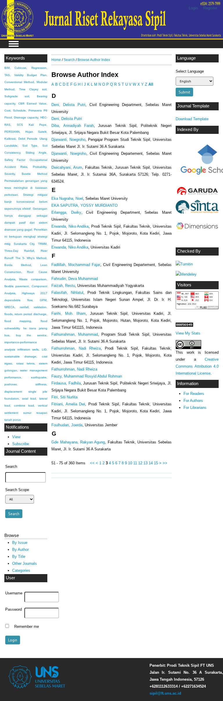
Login (193, 8)
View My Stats (188, 333)
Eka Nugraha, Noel (67, 198)
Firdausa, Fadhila (66, 383)
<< (92, 463)
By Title (18, 556)
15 (156, 463)
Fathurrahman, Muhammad (74, 334)
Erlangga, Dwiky (66, 212)
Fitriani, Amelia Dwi (68, 404)
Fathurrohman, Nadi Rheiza (76, 348)
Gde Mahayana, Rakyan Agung (78, 442)
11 (135, 463)
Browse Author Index (94, 60)
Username (13, 593)
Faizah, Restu (63, 285)
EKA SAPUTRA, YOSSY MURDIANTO (84, 205)
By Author (20, 549)
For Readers (194, 393)
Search (69, 60)
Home (56, 60)
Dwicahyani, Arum (66, 167)
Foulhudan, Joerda (66, 425)
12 (140, 463)
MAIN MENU (14, 44)
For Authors (193, 400)
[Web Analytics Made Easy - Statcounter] (184, 325)
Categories (21, 570)
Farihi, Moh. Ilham (68, 313)
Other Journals (24, 563)
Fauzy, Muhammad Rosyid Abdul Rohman (86, 376)
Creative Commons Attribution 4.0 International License (197, 366)
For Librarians (195, 407)
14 (151, 463)
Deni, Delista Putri (68, 105)
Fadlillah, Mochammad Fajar (75, 265)
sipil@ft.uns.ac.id (165, 693)
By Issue (19, 542)
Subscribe (20, 444)
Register (210, 8)
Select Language (190, 71)
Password (13, 609)
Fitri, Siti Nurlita (64, 397)
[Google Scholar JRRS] (197, 161)
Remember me (26, 627)
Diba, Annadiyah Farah (72, 125)
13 (145, 463)
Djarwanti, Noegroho (68, 139)
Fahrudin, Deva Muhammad (74, 278)
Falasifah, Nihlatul (67, 292)
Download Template (192, 119)
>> (165, 463)
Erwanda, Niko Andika (70, 226)
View (16, 437)
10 (130, 463)
